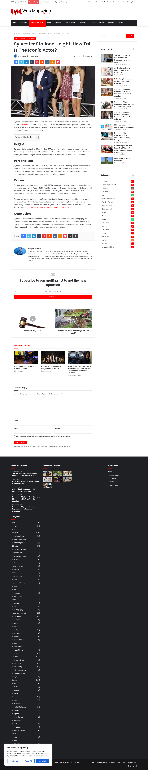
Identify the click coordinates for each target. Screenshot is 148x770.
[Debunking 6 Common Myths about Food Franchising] (107, 82)
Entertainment (37, 23)
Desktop (17, 703)
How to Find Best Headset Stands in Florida (24, 367)
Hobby (104, 233)
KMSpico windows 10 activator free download (124, 126)
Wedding (105, 226)
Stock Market (18, 650)
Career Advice (19, 660)
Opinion (104, 181)
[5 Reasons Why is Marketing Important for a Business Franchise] (107, 105)
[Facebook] (16, 62)
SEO (15, 724)
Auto (103, 216)
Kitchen (16, 630)
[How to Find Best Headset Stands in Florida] (26, 357)
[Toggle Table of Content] (35, 137)
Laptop (16, 714)
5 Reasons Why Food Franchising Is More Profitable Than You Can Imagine (123, 92)
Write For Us (121, 2)
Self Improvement (20, 670)
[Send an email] (27, 56)
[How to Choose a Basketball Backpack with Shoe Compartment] (47, 473)
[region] (28, 755)
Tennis (16, 693)
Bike (15, 526)
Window (17, 636)
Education (105, 230)
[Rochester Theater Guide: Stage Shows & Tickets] (53, 357)
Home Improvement (109, 185)
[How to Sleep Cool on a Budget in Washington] (67, 479)
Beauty (16, 586)
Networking (18, 720)
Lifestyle (82, 23)
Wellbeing (105, 236)
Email (16, 428)
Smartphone (18, 727)
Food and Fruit (107, 205)
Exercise (17, 593)
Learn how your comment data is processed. (56, 446)
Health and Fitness (108, 198)
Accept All (42, 761)
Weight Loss (18, 596)
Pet (15, 606)
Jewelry (16, 569)
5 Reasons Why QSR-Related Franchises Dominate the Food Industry (122, 115)
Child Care (17, 663)
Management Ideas (20, 539)
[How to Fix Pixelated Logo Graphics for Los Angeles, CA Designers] (47, 485)
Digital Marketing (20, 707)
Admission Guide (20, 549)
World (120, 23)
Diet (15, 590)
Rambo (25, 125)
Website (57, 428)
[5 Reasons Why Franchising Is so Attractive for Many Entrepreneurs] (107, 136)
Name (16, 420)
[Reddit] (42, 62)
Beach (16, 737)
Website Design (19, 730)
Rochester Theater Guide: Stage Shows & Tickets (51, 367)
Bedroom (17, 620)
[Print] (75, 236)
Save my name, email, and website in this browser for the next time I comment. (43, 436)
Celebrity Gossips (20, 38)
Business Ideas (19, 536)
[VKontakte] (47, 62)
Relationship (18, 667)
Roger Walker (22, 56)
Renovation (70, 23)
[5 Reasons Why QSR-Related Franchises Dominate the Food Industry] (107, 115)
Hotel (15, 740)
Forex (16, 643)
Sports (111, 23)
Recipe (16, 579)
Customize (14, 761)
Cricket (16, 687)
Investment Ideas (108, 247)
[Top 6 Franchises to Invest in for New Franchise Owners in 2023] (107, 58)
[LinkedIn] (26, 62)
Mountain (17, 744)
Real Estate (18, 647)
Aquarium (17, 603)
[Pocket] (58, 62)
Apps (15, 700)
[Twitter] (21, 62)
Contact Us (110, 2)
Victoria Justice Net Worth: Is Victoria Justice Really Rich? (47, 207)
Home (14, 23)
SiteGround (77, 763)
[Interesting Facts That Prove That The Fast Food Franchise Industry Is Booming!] (107, 149)
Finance (104, 243)
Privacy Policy (131, 2)
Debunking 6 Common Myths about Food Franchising (123, 81)
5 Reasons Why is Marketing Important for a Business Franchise (124, 104)
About (90, 2)
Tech (93, 23)
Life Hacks (105, 223)
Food (49, 23)
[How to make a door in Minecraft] (107, 160)
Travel (101, 23)
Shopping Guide (19, 673)
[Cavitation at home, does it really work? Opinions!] (107, 71)
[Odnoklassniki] (52, 62)
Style (15, 677)
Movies (16, 559)
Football (16, 690)
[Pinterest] (37, 62)
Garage (16, 623)
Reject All (28, 761)
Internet (16, 710)
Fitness (58, 23)
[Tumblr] (32, 62)
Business (23, 23)
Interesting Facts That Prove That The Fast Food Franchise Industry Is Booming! (123, 149)
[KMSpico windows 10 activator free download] (107, 127)
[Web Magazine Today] (31, 11)
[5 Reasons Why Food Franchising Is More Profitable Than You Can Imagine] (107, 92)
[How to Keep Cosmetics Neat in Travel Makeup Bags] (47, 479)
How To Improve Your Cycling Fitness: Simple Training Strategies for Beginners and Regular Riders (73, 2)
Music (16, 563)
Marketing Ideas (19, 543)
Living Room (18, 633)
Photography (18, 610)
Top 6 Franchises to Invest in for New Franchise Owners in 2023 (122, 58)
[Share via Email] (70, 236)
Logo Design (18, 717)
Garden (16, 626)
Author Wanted (99, 2)
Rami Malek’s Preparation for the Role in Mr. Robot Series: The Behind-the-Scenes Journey (79, 369)
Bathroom (17, 616)
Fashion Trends (107, 202)
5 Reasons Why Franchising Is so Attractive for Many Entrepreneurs (122, 136)
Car (15, 529)
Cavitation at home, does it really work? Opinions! (122, 70)
